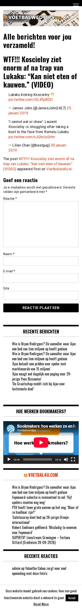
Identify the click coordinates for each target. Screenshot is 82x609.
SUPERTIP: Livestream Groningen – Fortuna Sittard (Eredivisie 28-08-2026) (41, 540)
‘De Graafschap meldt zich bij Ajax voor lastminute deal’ (38, 386)
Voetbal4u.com (43, 475)
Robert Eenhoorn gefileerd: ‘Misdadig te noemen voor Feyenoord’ (44, 530)
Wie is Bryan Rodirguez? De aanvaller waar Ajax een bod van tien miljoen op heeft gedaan (44, 346)
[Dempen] (66, 459)
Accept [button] (72, 598)
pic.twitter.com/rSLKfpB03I (31, 99)
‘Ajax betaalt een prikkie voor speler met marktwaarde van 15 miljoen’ (39, 366)
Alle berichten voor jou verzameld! (37, 40)
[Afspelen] (9, 459)
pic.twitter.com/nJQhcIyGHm (32, 137)
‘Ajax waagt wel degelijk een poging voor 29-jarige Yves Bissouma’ (41, 376)
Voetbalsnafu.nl (59, 169)
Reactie (10, 198)
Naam (8, 254)
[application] (41, 442)
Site (6, 288)
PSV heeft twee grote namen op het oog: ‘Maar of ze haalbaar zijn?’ (45, 510)
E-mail (9, 271)
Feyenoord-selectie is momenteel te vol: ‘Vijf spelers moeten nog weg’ (42, 500)
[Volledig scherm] (73, 459)
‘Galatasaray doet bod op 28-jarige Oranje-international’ (41, 520)
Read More (41, 604)
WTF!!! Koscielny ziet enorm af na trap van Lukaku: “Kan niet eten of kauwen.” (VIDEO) (38, 164)
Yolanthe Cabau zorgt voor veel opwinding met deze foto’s (39, 571)
